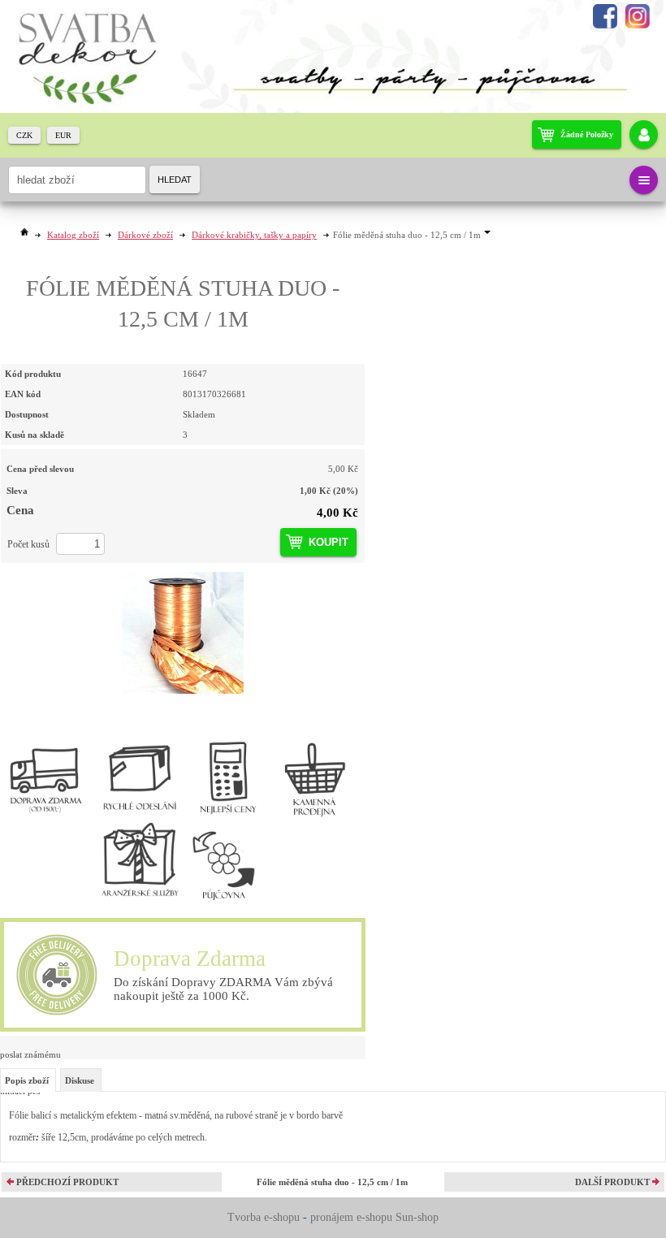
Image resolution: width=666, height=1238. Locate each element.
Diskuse (79, 1080)
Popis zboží (27, 1080)
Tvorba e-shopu (263, 1217)
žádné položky (586, 134)
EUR (63, 135)
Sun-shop (417, 1217)
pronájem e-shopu (351, 1217)
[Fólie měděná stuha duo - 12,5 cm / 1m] (182, 633)
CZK (24, 135)
